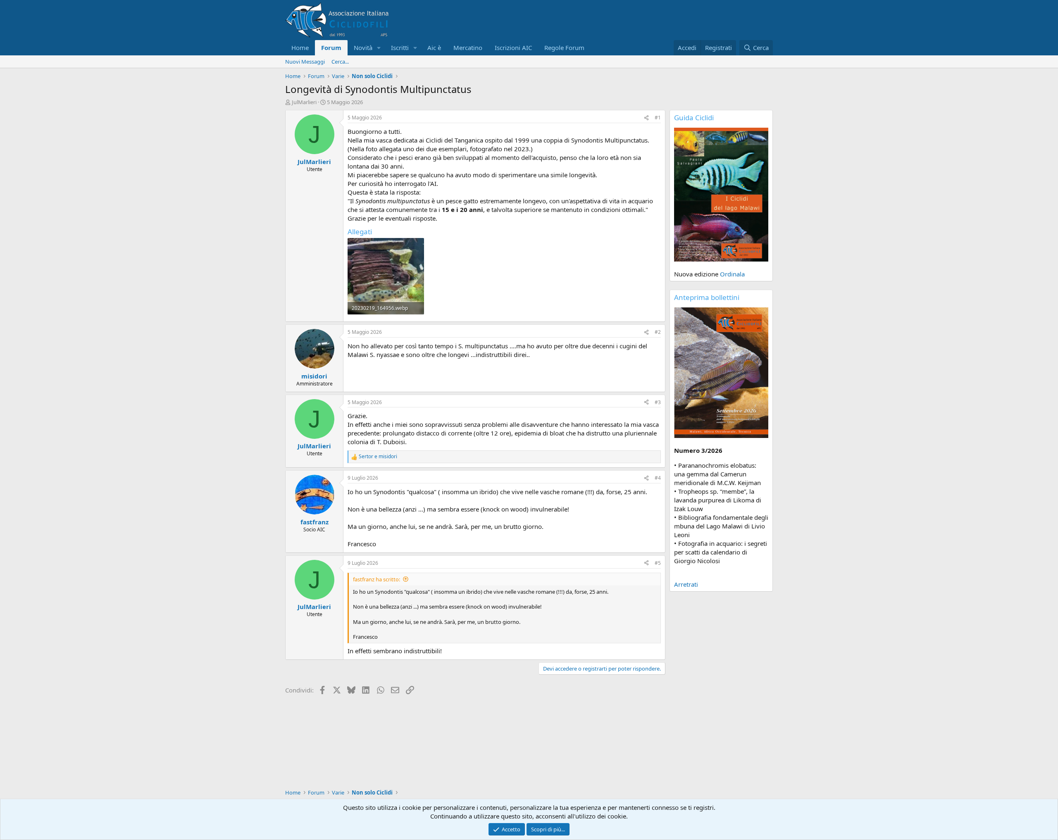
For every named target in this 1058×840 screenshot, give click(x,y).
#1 (658, 117)
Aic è (434, 47)
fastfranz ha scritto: (376, 579)
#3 (658, 402)
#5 (658, 562)
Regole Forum (564, 47)
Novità (363, 47)
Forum (331, 47)
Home (300, 47)
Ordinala (732, 274)
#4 (658, 477)
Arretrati (686, 584)
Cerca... (340, 61)
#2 (658, 332)
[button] (379, 47)
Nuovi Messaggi (305, 61)
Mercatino (467, 47)
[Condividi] (646, 118)
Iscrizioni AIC (513, 47)
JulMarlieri (304, 102)
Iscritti (400, 47)
